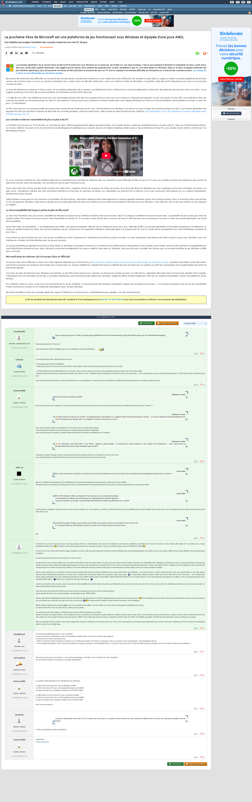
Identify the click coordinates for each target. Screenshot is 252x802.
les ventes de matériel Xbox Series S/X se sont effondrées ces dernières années (130, 262)
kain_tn (19, 467)
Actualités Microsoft (87, 13)
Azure (170, 9)
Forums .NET (164, 13)
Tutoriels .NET (143, 13)
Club (119, 2)
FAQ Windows (117, 13)
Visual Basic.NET (159, 9)
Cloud (39, 6)
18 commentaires (46, 47)
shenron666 (19, 391)
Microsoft (57, 6)
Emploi (93, 2)
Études (103, 2)
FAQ (55, 2)
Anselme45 (19, 331)
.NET (96, 9)
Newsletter (82, 2)
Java (65, 6)
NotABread (19, 634)
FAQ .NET (154, 13)
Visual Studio (112, 9)
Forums (35, 2)
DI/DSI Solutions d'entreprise (24, 6)
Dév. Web (72, 6)
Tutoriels (46, 2)
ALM (49, 6)
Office (107, 6)
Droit (112, 2)
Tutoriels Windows (103, 13)
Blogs (63, 2)
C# (149, 9)
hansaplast (19, 658)
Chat (71, 2)
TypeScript (142, 9)
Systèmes (123, 6)
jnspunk (19, 715)
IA (45, 6)
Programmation (89, 6)
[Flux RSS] (250, 13)
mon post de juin (43, 742)
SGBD (100, 6)
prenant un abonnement (112, 299)
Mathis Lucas (30, 47)
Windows (123, 9)
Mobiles (114, 6)
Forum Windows (130, 13)
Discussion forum (232, 113)
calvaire (19, 359)
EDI (80, 6)
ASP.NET (132, 9)
